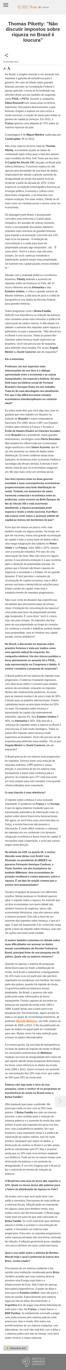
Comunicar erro (16, 1348)
